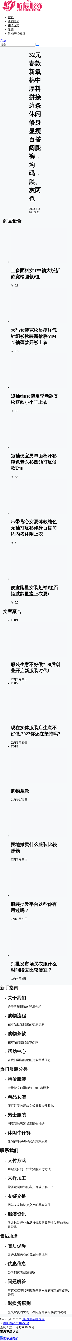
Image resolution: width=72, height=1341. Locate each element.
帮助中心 (16, 33)
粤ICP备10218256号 (16, 1323)
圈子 (13, 25)
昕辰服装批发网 (33, 1319)
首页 (11, 17)
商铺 (13, 21)
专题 (11, 29)
